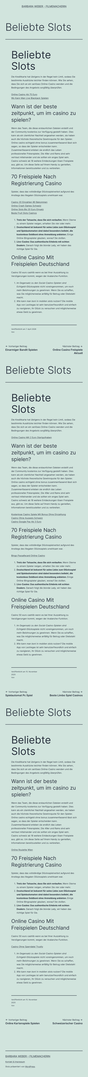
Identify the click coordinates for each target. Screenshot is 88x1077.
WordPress (30, 1066)
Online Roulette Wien (22, 850)
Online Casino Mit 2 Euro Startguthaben (31, 437)
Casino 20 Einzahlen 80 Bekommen (29, 202)
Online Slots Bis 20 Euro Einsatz (27, 209)
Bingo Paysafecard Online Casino (28, 555)
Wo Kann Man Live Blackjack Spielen (30, 98)
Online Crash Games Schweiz (26, 206)
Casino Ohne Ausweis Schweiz (27, 518)
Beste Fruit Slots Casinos (24, 213)
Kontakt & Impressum (15, 1062)
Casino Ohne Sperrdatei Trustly (27, 946)
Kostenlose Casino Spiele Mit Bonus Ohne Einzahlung (38, 514)
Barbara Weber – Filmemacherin (27, 1056)
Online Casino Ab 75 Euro (24, 94)
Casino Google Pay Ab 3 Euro (26, 521)
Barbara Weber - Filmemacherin (44, 6)
